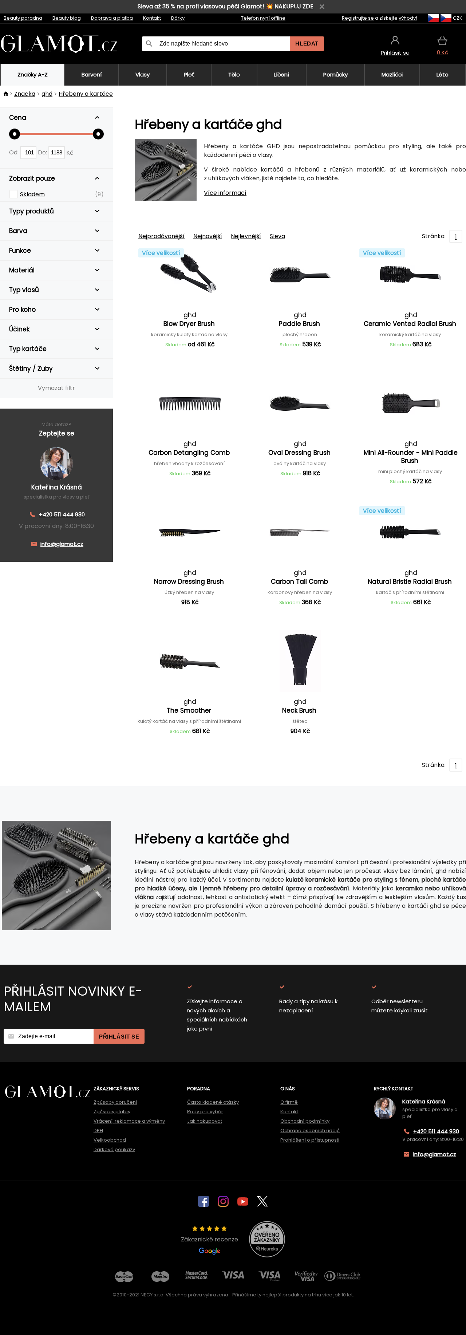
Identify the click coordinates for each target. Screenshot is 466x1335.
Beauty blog (66, 18)
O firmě (289, 1102)
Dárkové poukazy (114, 1149)
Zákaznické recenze (209, 1239)
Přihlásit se (119, 1036)
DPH (98, 1130)
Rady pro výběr (205, 1111)
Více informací (225, 193)
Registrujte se (358, 18)
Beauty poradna (23, 18)
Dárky (178, 18)
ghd (47, 94)
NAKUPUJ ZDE (294, 6)
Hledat (307, 43)
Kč (70, 152)
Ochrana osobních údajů (310, 1130)
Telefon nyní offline (263, 18)
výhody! (408, 18)
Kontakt (152, 18)
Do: (43, 152)
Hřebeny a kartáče (86, 94)
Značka (24, 94)
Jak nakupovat (204, 1121)
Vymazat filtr (56, 388)
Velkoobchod (110, 1140)
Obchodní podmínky (304, 1121)
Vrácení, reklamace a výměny (129, 1121)
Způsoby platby (112, 1111)
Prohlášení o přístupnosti (309, 1140)
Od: (14, 152)
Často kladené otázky (213, 1102)
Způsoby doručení (115, 1102)
